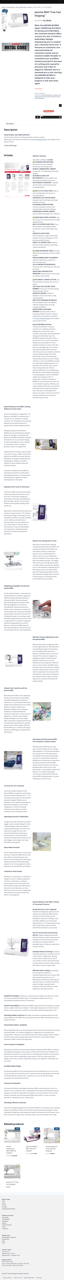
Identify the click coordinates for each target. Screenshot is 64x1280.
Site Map (4, 1207)
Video (3, 1241)
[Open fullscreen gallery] (27, 29)
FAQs (3, 1243)
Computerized (6, 1219)
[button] (4, 12)
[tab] (14, 29)
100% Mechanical (6, 1225)
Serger (4, 1227)
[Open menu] (60, 2)
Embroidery (5, 1221)
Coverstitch (5, 1228)
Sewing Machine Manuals (9, 1237)
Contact (4, 1205)
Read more (29, 1158)
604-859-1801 (6, 1255)
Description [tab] (10, 124)
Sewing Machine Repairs (8, 1209)
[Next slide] (4, 30)
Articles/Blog (5, 1239)
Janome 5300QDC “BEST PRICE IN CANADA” (31, 1149)
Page (13, 145)
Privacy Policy (7, 1278)
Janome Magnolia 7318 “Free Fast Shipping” (51, 1149)
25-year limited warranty (42, 318)
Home (3, 1201)
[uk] (18, 20)
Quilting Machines (39, 98)
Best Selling (5, 1217)
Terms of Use (18, 1278)
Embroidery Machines (50, 96)
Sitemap (39, 1278)
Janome (58, 96)
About (3, 1203)
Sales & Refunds (29, 1278)
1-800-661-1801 (15, 1255)
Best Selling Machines (47, 95)
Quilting (4, 1223)
